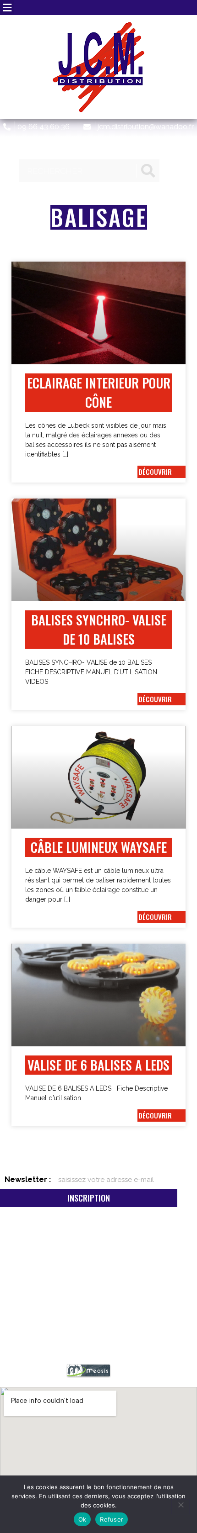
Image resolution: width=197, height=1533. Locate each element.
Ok (82, 1519)
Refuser (111, 1519)
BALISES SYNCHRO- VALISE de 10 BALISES (98, 629)
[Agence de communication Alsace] (88, 1375)
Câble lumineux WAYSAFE (99, 847)
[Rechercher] (148, 170)
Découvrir (155, 472)
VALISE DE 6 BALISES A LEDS (98, 1064)
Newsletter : (28, 1179)
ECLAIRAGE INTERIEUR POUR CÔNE (98, 392)
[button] (7, 7)
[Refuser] (180, 1507)
